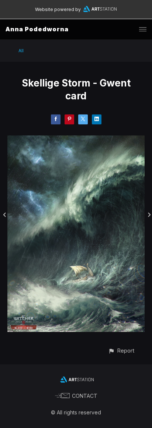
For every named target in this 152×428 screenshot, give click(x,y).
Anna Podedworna (37, 29)
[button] (121, 350)
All (21, 50)
